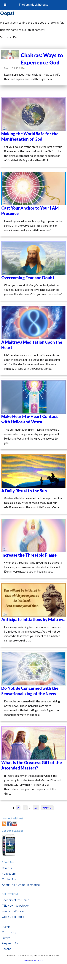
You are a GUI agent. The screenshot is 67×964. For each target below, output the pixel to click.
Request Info (10, 943)
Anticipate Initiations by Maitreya (33, 619)
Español (7, 948)
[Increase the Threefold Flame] (33, 535)
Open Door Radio (13, 916)
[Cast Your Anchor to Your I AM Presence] (33, 188)
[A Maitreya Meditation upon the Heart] (33, 322)
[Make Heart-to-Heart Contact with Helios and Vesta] (33, 397)
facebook (9, 823)
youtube (14, 823)
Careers (7, 868)
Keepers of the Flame (15, 900)
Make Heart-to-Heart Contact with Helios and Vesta (29, 419)
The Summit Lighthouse (33, 4)
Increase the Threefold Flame (29, 555)
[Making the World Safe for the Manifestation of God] (33, 114)
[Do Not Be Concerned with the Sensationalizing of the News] (33, 669)
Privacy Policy (37, 960)
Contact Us (9, 879)
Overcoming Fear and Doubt (27, 277)
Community (9, 932)
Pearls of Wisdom (13, 911)
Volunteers (9, 873)
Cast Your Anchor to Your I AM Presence (30, 210)
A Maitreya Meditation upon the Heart (31, 345)
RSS (4, 823)
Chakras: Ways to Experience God (42, 59)
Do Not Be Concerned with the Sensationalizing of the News (29, 691)
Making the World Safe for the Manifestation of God (29, 136)
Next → (47, 807)
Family (6, 937)
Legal (26, 960)
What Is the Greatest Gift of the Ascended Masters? (31, 765)
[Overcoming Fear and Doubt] (33, 258)
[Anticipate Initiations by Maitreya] (33, 600)
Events (6, 926)
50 (35, 807)
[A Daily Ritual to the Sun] (33, 471)
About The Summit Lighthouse (21, 884)
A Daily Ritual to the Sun (24, 490)
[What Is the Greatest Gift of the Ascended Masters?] (33, 743)
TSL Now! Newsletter (15, 905)
